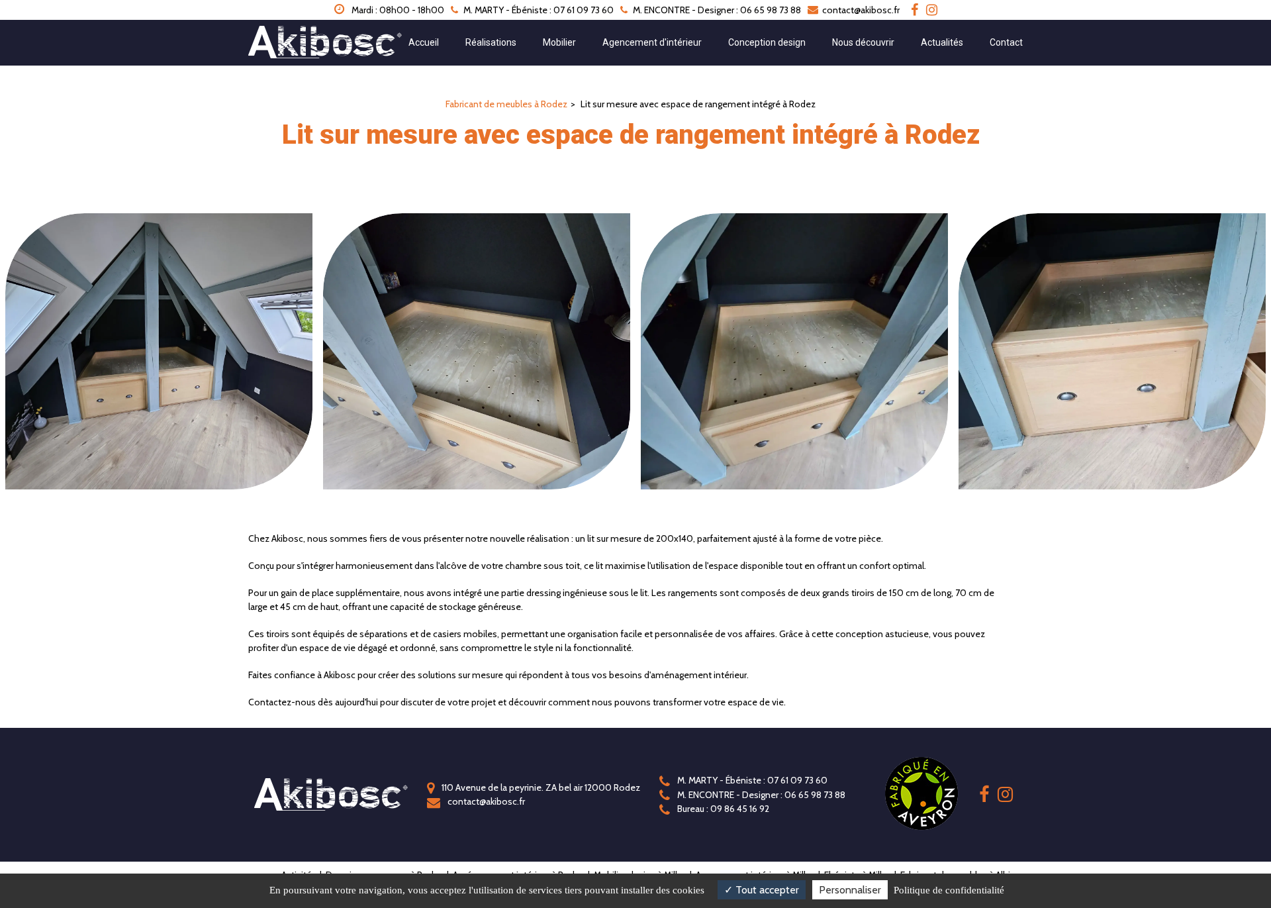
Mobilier (559, 42)
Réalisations (490, 42)
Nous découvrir (863, 42)
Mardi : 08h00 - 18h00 (397, 10)
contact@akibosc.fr (860, 10)
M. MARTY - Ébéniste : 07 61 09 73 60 (751, 780)
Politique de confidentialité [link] (949, 890)
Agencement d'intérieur (652, 42)
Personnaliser (850, 889)
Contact (1006, 42)
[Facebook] (914, 10)
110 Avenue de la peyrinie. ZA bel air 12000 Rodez (540, 787)
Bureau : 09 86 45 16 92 (722, 809)
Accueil (423, 42)
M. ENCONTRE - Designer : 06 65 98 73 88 (760, 795)
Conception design (767, 42)
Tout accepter (766, 889)
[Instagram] (931, 10)
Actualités (942, 42)
